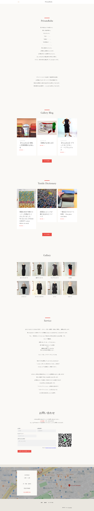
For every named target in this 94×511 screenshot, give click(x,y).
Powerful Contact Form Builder (50, 448)
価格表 (45, 502)
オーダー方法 (50, 502)
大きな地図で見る (27, 492)
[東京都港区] (47, 483)
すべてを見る (47, 161)
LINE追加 (42, 421)
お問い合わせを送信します (24, 451)
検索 (42, 502)
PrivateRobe (48, 2)
